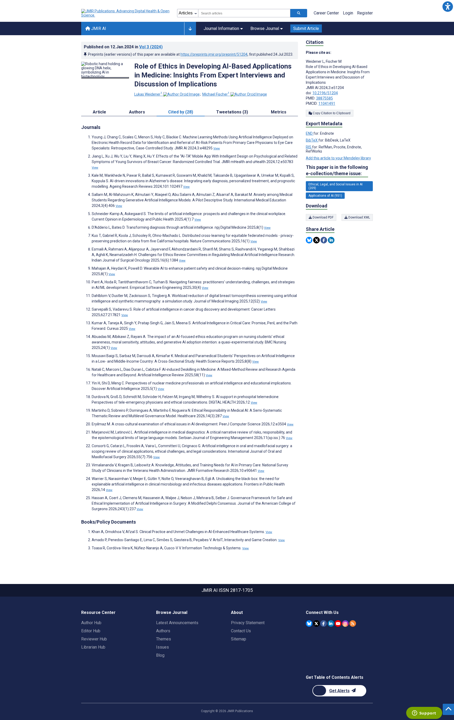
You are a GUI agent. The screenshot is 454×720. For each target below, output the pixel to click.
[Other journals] (190, 28)
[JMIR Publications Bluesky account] (309, 623)
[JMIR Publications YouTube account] (338, 623)
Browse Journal (264, 28)
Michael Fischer (216, 94)
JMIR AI (98, 28)
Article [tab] (99, 111)
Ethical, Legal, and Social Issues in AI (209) (335, 186)
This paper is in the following (337, 170)
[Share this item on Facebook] (324, 240)
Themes (163, 638)
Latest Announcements (177, 622)
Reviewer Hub (94, 638)
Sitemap (238, 638)
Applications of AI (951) (325, 195)
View (216, 148)
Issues (162, 647)
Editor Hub (90, 630)
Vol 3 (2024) (151, 46)
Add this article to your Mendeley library (338, 158)
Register (365, 13)
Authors (163, 630)
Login (348, 13)
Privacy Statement (248, 622)
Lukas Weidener (148, 94)
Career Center (326, 13)
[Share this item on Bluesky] (309, 240)
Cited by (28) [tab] (180, 111)
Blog (160, 655)
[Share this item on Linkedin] (331, 240)
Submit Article (306, 28)
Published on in (123, 46)
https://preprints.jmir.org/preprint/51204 (213, 54)
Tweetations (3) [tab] (232, 111)
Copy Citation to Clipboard (331, 113)
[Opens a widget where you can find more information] (424, 713)
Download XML (359, 217)
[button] (447, 6)
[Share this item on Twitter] (316, 240)
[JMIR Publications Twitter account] (316, 623)
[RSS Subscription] (352, 623)
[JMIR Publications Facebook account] (323, 623)
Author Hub (91, 622)
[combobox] (244, 13)
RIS (309, 147)
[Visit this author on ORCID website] (181, 94)
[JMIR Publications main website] (126, 13)
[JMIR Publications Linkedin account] (331, 623)
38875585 (324, 98)
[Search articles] (298, 13)
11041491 (326, 103)
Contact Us (241, 630)
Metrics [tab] (278, 111)
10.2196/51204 (325, 93)
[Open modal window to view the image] (105, 78)
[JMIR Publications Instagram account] (345, 623)
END (309, 133)
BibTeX (312, 140)
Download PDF (322, 217)
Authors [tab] (137, 111)
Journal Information (221, 28)
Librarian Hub (93, 647)
